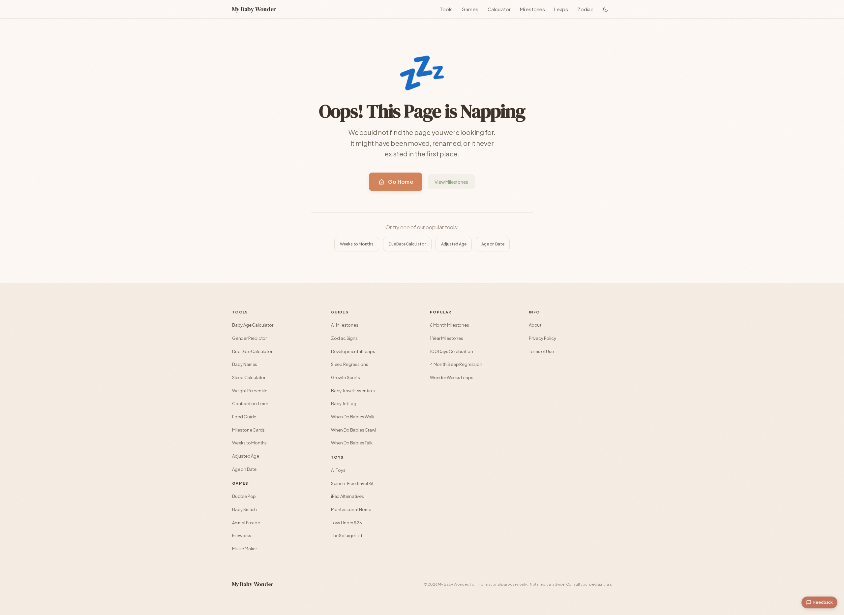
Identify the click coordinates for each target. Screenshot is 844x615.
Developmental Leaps (353, 351)
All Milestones (344, 325)
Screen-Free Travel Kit (352, 483)
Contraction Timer (250, 403)
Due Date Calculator (407, 244)
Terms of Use (541, 351)
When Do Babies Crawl (353, 430)
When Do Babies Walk (353, 416)
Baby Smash (244, 509)
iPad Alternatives (347, 496)
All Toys (338, 470)
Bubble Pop (244, 496)
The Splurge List (346, 535)
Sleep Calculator (248, 377)
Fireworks (241, 535)
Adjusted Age (454, 244)
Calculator (499, 9)
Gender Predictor (249, 338)
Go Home (400, 181)
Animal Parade (246, 522)
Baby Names (244, 364)
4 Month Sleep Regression (456, 364)
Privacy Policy (542, 338)
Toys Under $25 (346, 522)
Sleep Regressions (349, 364)
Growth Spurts (345, 377)
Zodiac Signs (344, 338)
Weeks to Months (357, 244)
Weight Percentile (249, 390)
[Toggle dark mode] (606, 9)
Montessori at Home (351, 509)
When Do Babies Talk (352, 442)
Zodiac (585, 9)
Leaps (561, 9)
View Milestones (451, 182)
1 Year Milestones (446, 338)
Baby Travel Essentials (353, 390)
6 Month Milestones (449, 325)
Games (470, 9)
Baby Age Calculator (252, 325)
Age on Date (492, 244)
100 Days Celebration (451, 351)
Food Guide (244, 416)
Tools (446, 9)
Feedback (823, 602)
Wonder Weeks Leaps (451, 377)
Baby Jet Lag (343, 403)
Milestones (532, 9)
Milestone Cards (248, 430)
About (535, 325)
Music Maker (244, 548)
